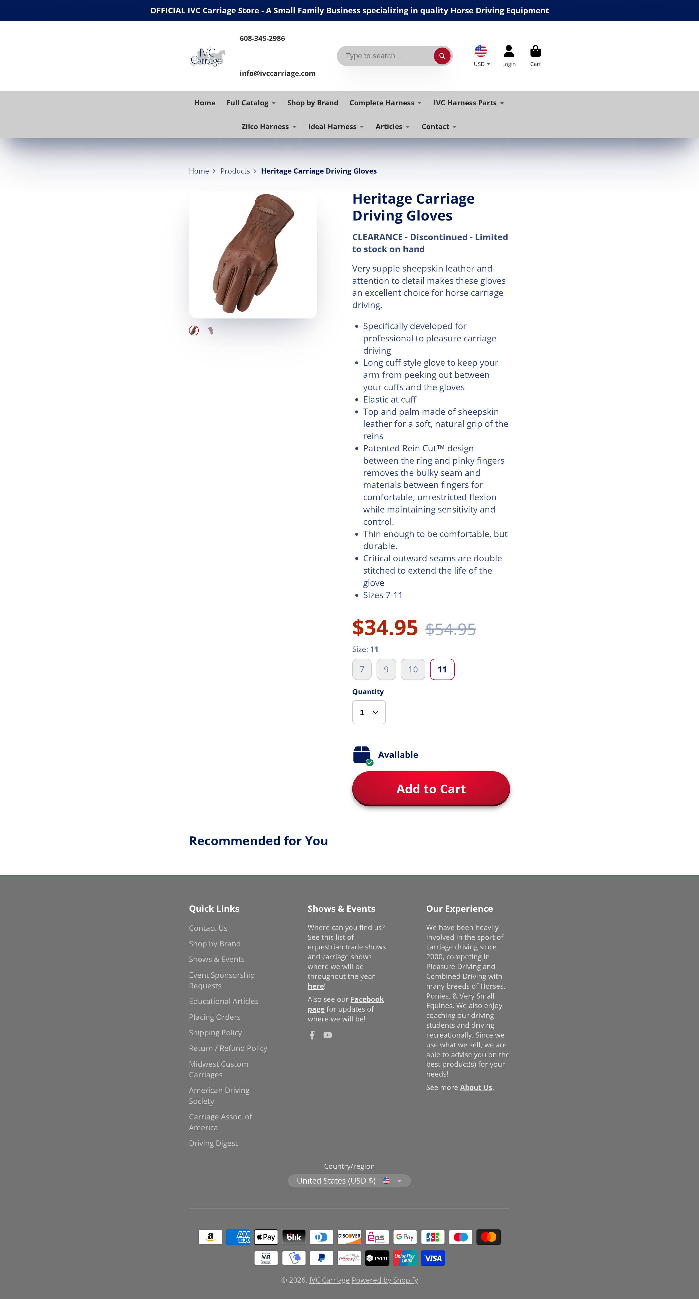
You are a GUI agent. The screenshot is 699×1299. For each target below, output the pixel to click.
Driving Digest (213, 1143)
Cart (536, 56)
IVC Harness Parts (465, 103)
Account (509, 56)
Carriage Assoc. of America (220, 1121)
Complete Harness (382, 103)
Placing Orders (215, 1017)
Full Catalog (247, 103)
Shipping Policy (215, 1032)
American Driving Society (219, 1095)
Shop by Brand (313, 103)
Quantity (368, 691)
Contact (435, 126)
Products (235, 171)
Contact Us (208, 928)
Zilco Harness (265, 126)
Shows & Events (217, 959)
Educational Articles (224, 1001)
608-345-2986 (262, 38)
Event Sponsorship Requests (222, 980)
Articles (389, 126)
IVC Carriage (329, 1280)
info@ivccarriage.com (278, 73)
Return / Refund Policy (228, 1048)
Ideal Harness (332, 126)
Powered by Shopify (385, 1280)
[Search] (442, 55)
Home (204, 103)
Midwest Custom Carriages (218, 1069)
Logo (207, 55)
